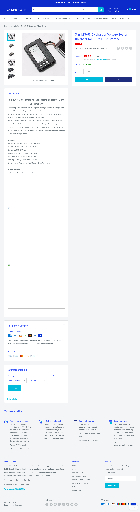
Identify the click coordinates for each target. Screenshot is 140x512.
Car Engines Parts (42, 18)
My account (112, 11)
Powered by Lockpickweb (13, 505)
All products (15, 26)
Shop (15, 18)
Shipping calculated (100, 59)
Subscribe (112, 485)
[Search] (101, 9)
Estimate (14, 388)
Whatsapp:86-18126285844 (14, 489)
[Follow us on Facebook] (46, 504)
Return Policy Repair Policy (104, 18)
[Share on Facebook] (118, 48)
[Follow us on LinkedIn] (71, 504)
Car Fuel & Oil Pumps (82, 18)
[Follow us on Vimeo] (67, 504)
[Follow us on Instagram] (55, 504)
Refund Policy (12, 399)
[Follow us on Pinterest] (59, 504)
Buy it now (118, 80)
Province (31, 376)
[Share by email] (130, 48)
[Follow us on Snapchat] (76, 504)
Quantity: (78, 72)
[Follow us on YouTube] (63, 504)
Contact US (124, 18)
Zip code (51, 376)
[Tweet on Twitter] (126, 48)
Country (11, 376)
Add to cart (89, 80)
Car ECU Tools (25, 18)
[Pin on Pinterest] (122, 48)
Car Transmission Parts (61, 18)
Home (6, 18)
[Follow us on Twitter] (51, 504)
